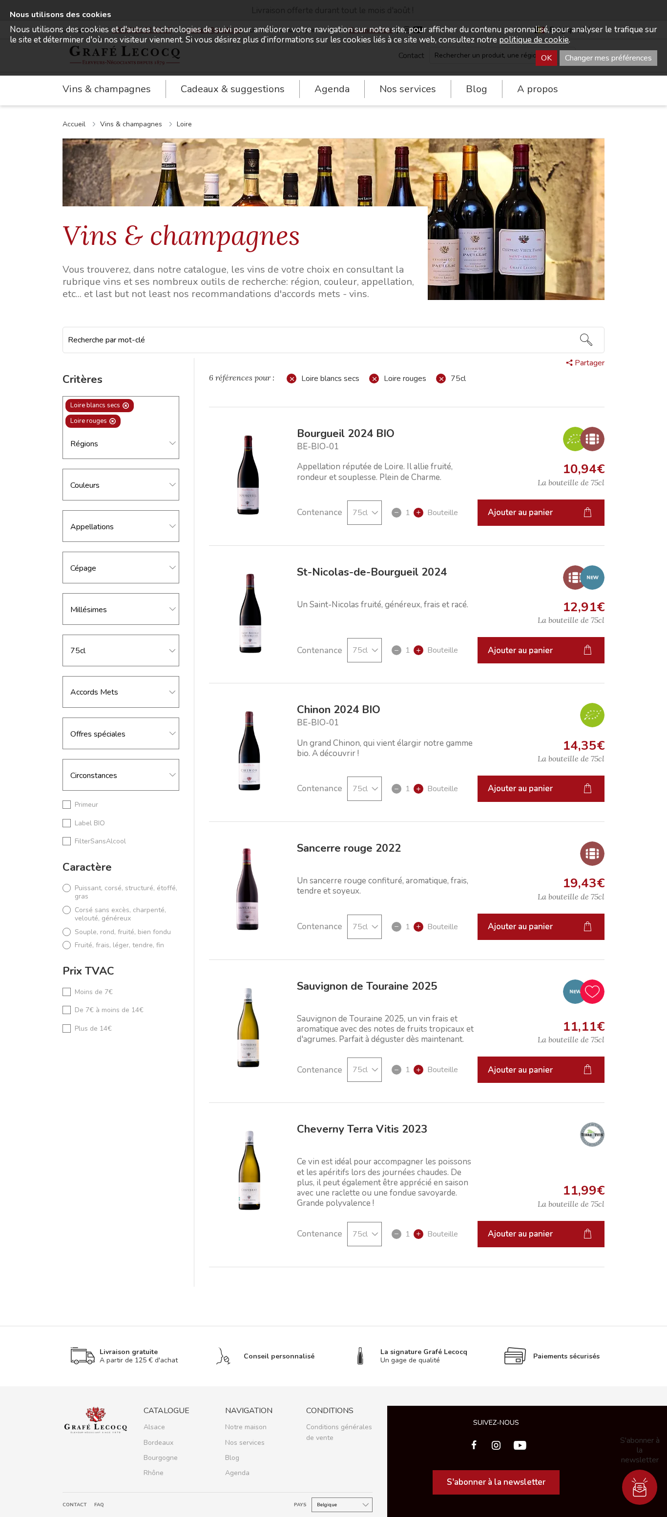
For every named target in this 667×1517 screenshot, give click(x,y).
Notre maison (246, 1427)
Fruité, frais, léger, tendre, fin (119, 945)
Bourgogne (161, 1457)
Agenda (332, 89)
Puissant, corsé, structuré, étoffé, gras (126, 892)
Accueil (74, 124)
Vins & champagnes (131, 124)
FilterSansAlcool (100, 841)
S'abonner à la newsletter (496, 1482)
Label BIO (90, 823)
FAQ (99, 1505)
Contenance (319, 512)
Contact (75, 1505)
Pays (300, 1505)
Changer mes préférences (608, 58)
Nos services (245, 1442)
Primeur (86, 804)
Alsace (154, 1427)
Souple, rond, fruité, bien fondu (123, 932)
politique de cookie (534, 39)
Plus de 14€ (93, 1028)
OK (546, 58)
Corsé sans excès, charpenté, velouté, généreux (120, 914)
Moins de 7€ (94, 992)
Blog (476, 89)
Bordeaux (158, 1442)
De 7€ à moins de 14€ (109, 1010)
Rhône (154, 1472)
